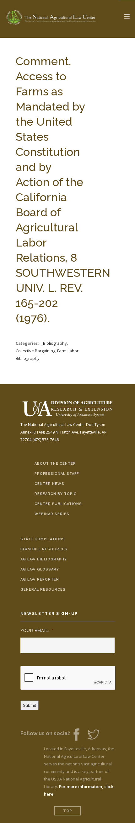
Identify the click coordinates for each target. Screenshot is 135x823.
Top (67, 811)
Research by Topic (56, 494)
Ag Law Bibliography (43, 559)
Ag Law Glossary (39, 569)
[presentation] (68, 678)
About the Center (55, 464)
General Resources (43, 589)
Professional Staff (57, 474)
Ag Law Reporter (39, 579)
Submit (29, 705)
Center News (49, 484)
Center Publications (58, 504)
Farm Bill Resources (44, 549)
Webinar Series (52, 514)
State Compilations (42, 539)
